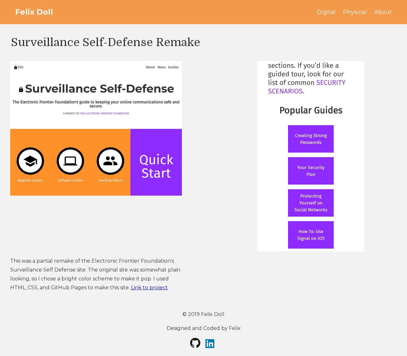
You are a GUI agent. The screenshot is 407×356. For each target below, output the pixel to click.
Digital (326, 12)
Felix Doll (34, 12)
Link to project (149, 288)
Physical (355, 12)
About (383, 12)
